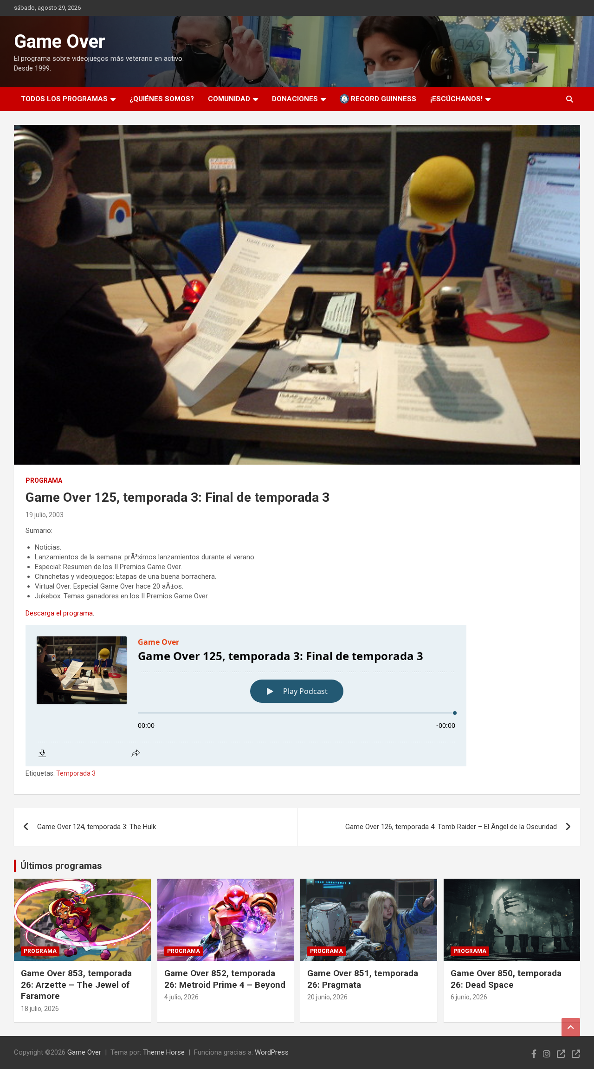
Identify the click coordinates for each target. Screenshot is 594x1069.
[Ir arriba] (571, 1027)
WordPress (272, 1052)
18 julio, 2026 (40, 1008)
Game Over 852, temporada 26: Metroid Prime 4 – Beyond (224, 979)
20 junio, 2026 (327, 997)
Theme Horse (164, 1052)
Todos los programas (64, 99)
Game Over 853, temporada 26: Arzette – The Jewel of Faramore (76, 984)
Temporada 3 (76, 773)
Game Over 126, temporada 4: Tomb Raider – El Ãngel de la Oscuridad (451, 827)
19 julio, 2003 (45, 514)
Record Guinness (382, 99)
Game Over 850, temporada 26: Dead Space (506, 979)
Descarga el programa (59, 613)
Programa (44, 480)
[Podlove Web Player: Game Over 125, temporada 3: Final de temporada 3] (297, 695)
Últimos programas (61, 865)
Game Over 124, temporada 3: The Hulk (96, 827)
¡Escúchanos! (456, 99)
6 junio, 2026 (469, 997)
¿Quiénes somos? (161, 99)
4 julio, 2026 (181, 997)
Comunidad (229, 99)
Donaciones (295, 99)
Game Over (59, 41)
